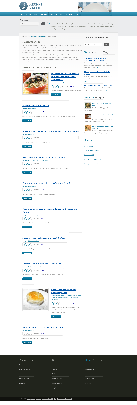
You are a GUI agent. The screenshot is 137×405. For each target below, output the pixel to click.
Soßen (107, 26)
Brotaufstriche (76, 24)
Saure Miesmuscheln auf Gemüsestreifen (42, 327)
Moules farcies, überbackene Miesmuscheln (43, 157)
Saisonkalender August (40, 14)
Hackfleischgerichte (90, 374)
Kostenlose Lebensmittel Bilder (93, 159)
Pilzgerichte (88, 383)
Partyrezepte (91, 26)
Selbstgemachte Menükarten (92, 164)
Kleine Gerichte (62, 26)
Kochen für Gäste (89, 155)
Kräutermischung (73, 26)
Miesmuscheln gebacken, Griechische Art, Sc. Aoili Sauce (50, 131)
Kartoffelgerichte (89, 378)
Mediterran (73, 83)
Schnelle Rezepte (90, 388)
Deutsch (76, 297)
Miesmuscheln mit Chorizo (35, 105)
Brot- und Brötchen (24, 369)
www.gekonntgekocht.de (34, 399)
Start (22, 14)
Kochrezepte (34, 36)
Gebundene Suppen (34, 215)
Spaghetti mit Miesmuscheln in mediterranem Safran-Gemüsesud (65, 77)
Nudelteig (22, 383)
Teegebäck (55, 388)
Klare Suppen (60, 295)
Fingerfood (31, 134)
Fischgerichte (103, 24)
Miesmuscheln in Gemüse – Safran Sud (41, 264)
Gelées (54, 374)
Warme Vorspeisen (33, 241)
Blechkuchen (23, 365)
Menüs (62, 14)
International (53, 14)
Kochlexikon (69, 14)
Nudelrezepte (82, 26)
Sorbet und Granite (57, 378)
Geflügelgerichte (89, 369)
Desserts (84, 24)
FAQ (55, 399)
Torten (21, 388)
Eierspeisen (88, 365)
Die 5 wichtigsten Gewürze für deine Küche (98, 85)
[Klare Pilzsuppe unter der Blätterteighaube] (35, 299)
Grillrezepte (53, 26)
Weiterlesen (56, 94)
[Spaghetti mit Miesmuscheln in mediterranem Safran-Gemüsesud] (35, 83)
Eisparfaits (55, 369)
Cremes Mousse (56, 365)
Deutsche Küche (92, 24)
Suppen (112, 26)
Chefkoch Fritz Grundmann (92, 150)
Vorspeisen (65, 29)
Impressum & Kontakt (47, 399)
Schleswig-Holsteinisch (34, 267)
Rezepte (28, 14)
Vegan (51, 29)
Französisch (44, 160)
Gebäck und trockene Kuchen (28, 374)
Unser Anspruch (88, 146)
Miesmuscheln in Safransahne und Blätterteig (45, 238)
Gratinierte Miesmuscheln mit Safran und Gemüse (47, 183)
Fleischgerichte (112, 24)
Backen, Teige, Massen (64, 24)
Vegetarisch (57, 29)
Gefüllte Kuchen (24, 378)
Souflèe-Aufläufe (57, 383)
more (98, 67)
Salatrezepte (100, 26)
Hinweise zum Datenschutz (64, 399)
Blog (77, 14)
